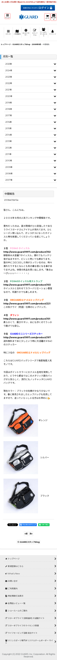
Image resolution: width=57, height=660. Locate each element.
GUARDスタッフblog (30, 542)
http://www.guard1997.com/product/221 (26, 303)
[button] (7, 16)
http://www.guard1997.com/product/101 (26, 318)
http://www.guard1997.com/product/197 (27, 337)
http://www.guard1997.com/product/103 (27, 284)
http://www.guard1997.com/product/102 (27, 252)
